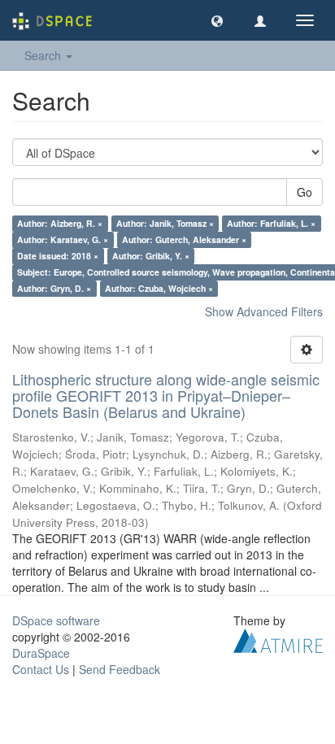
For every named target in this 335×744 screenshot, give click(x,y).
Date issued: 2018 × (57, 256)
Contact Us (40, 669)
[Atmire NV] (278, 639)
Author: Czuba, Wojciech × (159, 288)
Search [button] (44, 55)
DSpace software (56, 620)
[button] (217, 20)
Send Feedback (119, 669)
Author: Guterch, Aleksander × (184, 239)
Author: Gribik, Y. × (150, 256)
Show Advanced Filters (264, 311)
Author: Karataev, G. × (62, 239)
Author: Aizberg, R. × (59, 223)
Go (304, 192)
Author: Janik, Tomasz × (165, 223)
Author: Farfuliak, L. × (271, 223)
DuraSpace (41, 653)
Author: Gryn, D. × (54, 288)
